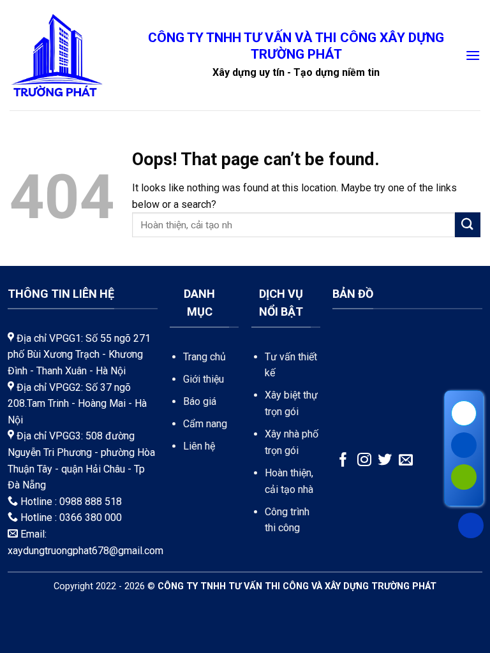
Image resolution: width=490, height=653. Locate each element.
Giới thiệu (203, 379)
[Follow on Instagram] (364, 461)
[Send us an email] (406, 461)
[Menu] (472, 55)
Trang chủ (204, 357)
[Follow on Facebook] (343, 461)
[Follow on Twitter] (385, 461)
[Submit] (467, 224)
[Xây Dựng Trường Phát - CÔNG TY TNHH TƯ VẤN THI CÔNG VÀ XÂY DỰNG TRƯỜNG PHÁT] (57, 55)
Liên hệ (199, 446)
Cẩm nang (205, 424)
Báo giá (199, 401)
